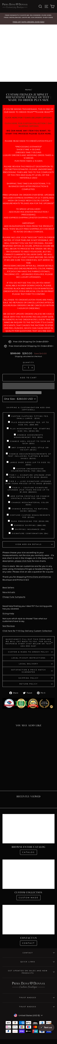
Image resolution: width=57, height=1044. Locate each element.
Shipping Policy (28, 678)
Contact (28, 943)
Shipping (19, 356)
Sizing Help (8, 613)
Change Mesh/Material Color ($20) (30, 504)
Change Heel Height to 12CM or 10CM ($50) (30, 442)
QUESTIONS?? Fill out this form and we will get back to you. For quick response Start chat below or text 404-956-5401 (28, 642)
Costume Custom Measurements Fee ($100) (30, 516)
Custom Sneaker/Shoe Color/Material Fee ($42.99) (28, 470)
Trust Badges (27, 998)
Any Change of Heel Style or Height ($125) (30, 449)
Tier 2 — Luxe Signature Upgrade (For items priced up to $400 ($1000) (28, 482)
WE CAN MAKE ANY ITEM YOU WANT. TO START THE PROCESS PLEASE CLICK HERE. (28, 132)
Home (28, 90)
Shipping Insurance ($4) (30, 529)
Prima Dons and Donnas (38, 577)
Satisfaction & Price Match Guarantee (28, 671)
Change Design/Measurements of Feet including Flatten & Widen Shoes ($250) (29, 456)
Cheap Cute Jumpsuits (13, 597)
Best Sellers (8, 588)
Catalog (28, 852)
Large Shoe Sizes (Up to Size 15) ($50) (30, 463)
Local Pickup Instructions (28, 658)
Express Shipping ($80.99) (30, 525)
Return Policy (28, 684)
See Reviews (8, 626)
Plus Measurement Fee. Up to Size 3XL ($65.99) (30, 423)
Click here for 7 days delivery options (28, 118)
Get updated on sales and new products (28, 972)
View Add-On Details (28, 544)
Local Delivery (28, 664)
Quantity (28, 362)
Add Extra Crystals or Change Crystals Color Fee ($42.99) (30, 497)
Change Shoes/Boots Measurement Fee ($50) (28, 436)
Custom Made (28, 897)
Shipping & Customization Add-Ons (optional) (29, 409)
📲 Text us (46, 1027)
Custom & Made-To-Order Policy (28, 652)
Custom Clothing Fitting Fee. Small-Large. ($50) (30, 417)
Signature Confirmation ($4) (30, 533)
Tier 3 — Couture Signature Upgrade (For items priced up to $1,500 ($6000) (29, 490)
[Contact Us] (28, 919)
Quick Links (27, 962)
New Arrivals (8, 592)
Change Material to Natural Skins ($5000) (30, 510)
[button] (28, 386)
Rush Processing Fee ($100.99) (30, 521)
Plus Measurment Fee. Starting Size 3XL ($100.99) (30, 430)
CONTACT (28, 953)
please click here (23, 561)
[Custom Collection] (28, 874)
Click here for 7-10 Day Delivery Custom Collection (27, 631)
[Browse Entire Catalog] (28, 828)
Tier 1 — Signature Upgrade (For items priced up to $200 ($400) (30, 476)
